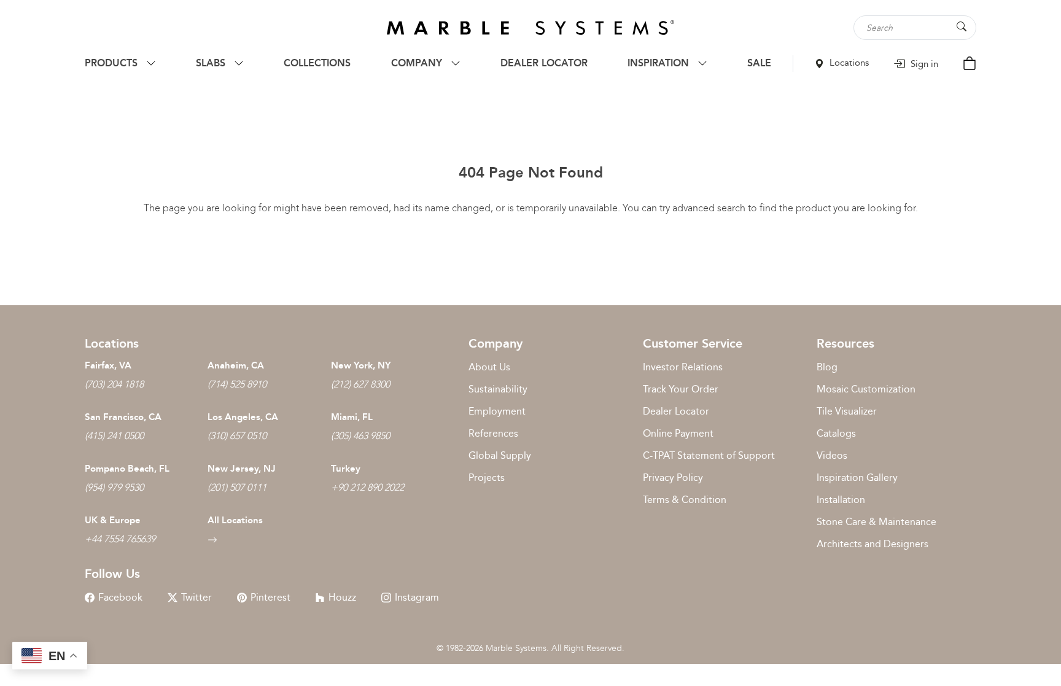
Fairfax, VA (108, 365)
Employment (497, 411)
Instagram (417, 597)
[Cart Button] (969, 62)
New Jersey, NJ (242, 468)
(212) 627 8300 (360, 384)
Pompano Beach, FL (127, 468)
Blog (827, 367)
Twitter (196, 597)
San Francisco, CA (123, 417)
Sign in (923, 63)
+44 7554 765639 (120, 539)
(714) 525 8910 (237, 384)
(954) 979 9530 (114, 487)
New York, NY (361, 365)
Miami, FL (352, 417)
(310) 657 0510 (237, 436)
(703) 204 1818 (114, 384)
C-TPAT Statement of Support (709, 455)
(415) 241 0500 (114, 436)
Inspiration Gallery (857, 477)
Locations (848, 62)
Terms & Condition (684, 499)
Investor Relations (683, 367)
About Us (489, 367)
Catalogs (836, 433)
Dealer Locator (676, 411)
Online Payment (678, 433)
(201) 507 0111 (237, 487)
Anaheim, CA (236, 365)
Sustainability (497, 389)
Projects (486, 477)
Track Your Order (680, 389)
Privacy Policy (673, 477)
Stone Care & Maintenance (876, 522)
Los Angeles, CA (243, 417)
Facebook (120, 597)
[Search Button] (961, 26)
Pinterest (270, 597)
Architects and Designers (872, 544)
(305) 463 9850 (360, 436)
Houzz (342, 597)
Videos (832, 455)
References (493, 433)
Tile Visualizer (847, 411)
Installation (841, 499)
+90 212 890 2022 (367, 487)
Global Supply (499, 455)
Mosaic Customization (866, 389)
